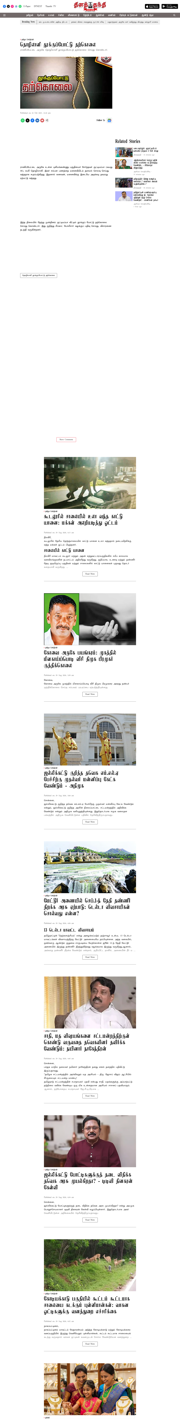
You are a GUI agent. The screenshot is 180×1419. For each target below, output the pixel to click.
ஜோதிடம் (87, 15)
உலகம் (51, 15)
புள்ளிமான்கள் (90, 1333)
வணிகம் (111, 15)
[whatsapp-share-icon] (23, 122)
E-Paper (27, 6)
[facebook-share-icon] (32, 122)
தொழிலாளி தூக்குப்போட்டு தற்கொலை (38, 275)
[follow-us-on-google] (109, 120)
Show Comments (66, 440)
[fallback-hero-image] (124, 152)
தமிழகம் (29, 15)
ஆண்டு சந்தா (147, 15)
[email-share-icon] (42, 122)
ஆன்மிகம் (100, 15)
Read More (90, 574)
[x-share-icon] (28, 122)
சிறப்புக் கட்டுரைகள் (128, 15)
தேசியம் (40, 15)
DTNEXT (38, 6)
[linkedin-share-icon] (37, 122)
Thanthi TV (50, 6)
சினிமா (61, 15)
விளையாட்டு (73, 15)
